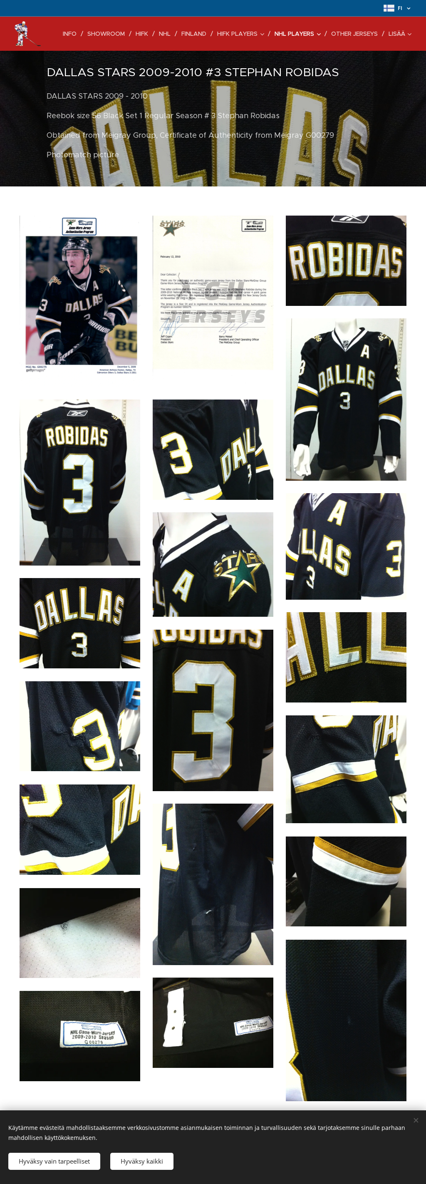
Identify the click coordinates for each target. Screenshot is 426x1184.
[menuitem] (72, 33)
